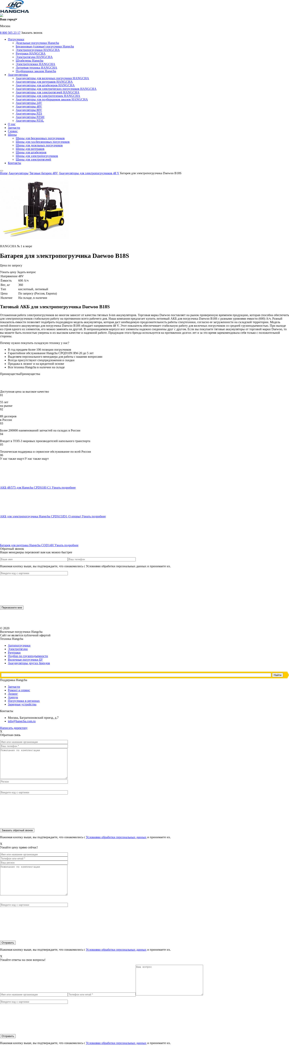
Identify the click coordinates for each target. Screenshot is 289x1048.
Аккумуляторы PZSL (30, 120)
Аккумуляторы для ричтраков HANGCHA (44, 81)
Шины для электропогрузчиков (37, 156)
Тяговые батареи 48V (43, 173)
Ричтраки (14, 652)
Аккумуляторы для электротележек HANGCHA (48, 96)
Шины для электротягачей (33, 159)
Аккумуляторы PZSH (30, 117)
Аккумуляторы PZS (29, 113)
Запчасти (14, 127)
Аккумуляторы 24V (29, 103)
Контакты (14, 163)
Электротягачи (18, 649)
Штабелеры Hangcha (29, 60)
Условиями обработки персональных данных (116, 837)
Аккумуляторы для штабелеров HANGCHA (45, 85)
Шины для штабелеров (31, 152)
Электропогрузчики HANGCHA (38, 50)
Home (4, 173)
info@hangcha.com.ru (22, 721)
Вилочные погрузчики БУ (25, 659)
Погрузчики (16, 39)
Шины (12, 134)
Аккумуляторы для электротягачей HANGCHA (47, 92)
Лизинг (13, 693)
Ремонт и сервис (19, 690)
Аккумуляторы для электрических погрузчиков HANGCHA (56, 88)
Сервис (13, 131)
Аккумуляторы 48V (29, 106)
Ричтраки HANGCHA (31, 53)
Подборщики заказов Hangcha (36, 71)
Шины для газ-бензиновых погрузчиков (43, 141)
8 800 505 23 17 (10, 32)
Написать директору (14, 728)
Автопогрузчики (19, 645)
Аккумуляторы (18, 74)
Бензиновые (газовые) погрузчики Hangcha (45, 46)
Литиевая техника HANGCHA (36, 67)
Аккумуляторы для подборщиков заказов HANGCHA (52, 99)
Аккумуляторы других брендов (29, 663)
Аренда (13, 697)
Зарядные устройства (22, 704)
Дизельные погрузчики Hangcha (37, 43)
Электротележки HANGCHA (35, 64)
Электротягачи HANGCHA (34, 57)
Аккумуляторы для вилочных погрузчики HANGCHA (52, 78)
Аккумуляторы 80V (29, 110)
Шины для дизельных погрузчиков (39, 145)
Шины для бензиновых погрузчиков (40, 138)
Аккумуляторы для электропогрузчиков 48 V (89, 173)
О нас (12, 124)
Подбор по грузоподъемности (28, 656)
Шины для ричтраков (30, 148)
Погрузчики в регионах (24, 700)
